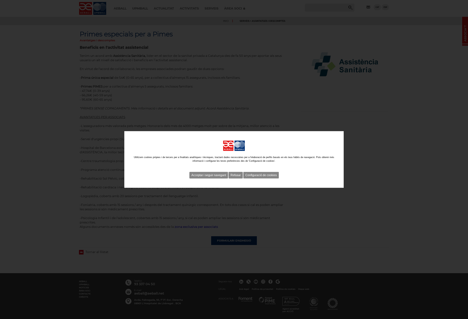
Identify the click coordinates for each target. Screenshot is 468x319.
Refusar (236, 175)
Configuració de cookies (261, 175)
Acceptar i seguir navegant (208, 175)
